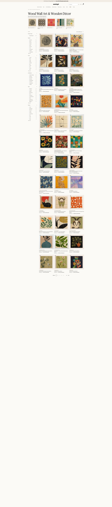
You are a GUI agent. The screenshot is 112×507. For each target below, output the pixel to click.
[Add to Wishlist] (40, 34)
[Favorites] (81, 4)
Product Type (30, 33)
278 (66, 275)
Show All (29, 53)
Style (29, 86)
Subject (29, 37)
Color (29, 55)
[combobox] (73, 4)
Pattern (29, 105)
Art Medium (30, 72)
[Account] (79, 4)
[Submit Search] (69, 4)
